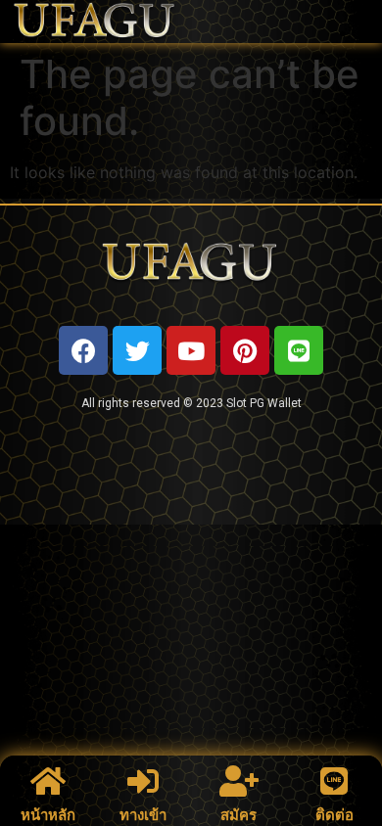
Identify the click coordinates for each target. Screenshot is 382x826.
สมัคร (238, 815)
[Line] (298, 350)
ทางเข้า (143, 815)
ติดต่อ (334, 815)
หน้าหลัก (48, 815)
